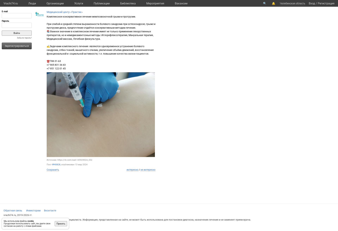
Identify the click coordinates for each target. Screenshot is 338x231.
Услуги (78, 3)
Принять (61, 223)
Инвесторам (33, 210)
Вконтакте (50, 210)
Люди (32, 3)
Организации (55, 3)
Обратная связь (13, 210)
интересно (132, 169)
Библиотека (128, 3)
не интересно (147, 169)
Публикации (102, 3)
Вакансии (181, 3)
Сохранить (53, 169)
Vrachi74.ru (11, 3)
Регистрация (326, 3)
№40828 (56, 164)
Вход (312, 3)
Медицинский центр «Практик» (65, 12)
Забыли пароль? (24, 38)
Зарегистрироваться (17, 46)
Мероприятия (155, 3)
